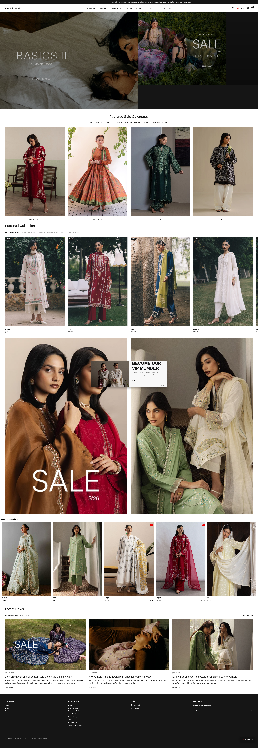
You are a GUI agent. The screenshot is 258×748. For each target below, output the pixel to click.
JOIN (162, 386)
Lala (69, 329)
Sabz (132, 329)
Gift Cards (167, 8)
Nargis (7, 329)
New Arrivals (90, 8)
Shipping (71, 705)
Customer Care (73, 701)
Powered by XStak (43, 738)
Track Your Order (73, 714)
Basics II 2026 (28, 232)
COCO (149, 8)
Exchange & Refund (74, 711)
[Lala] (98, 281)
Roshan (196, 329)
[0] (251, 8)
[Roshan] (223, 281)
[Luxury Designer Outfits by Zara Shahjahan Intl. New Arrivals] (212, 644)
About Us (8, 705)
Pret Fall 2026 (12, 232)
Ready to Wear (35, 219)
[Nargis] (35, 281)
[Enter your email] (251, 710)
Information (9, 701)
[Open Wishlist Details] (238, 8)
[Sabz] (160, 281)
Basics (223, 219)
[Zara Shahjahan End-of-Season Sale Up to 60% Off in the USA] (45, 644)
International (72, 723)
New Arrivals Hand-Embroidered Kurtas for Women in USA (120, 676)
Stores (7, 708)
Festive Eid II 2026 (70, 232)
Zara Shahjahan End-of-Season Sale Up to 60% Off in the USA (38, 676)
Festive (160, 219)
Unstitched (103, 8)
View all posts (248, 615)
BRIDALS (129, 8)
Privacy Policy (72, 717)
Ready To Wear (117, 8)
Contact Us (8, 711)
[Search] (248, 8)
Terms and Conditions (75, 725)
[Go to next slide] (245, 562)
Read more (9, 688)
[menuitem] (91, 8)
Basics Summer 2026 (48, 232)
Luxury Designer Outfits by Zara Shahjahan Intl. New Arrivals (204, 676)
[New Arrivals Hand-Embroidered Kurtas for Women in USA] (129, 644)
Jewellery (139, 8)
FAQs (69, 720)
